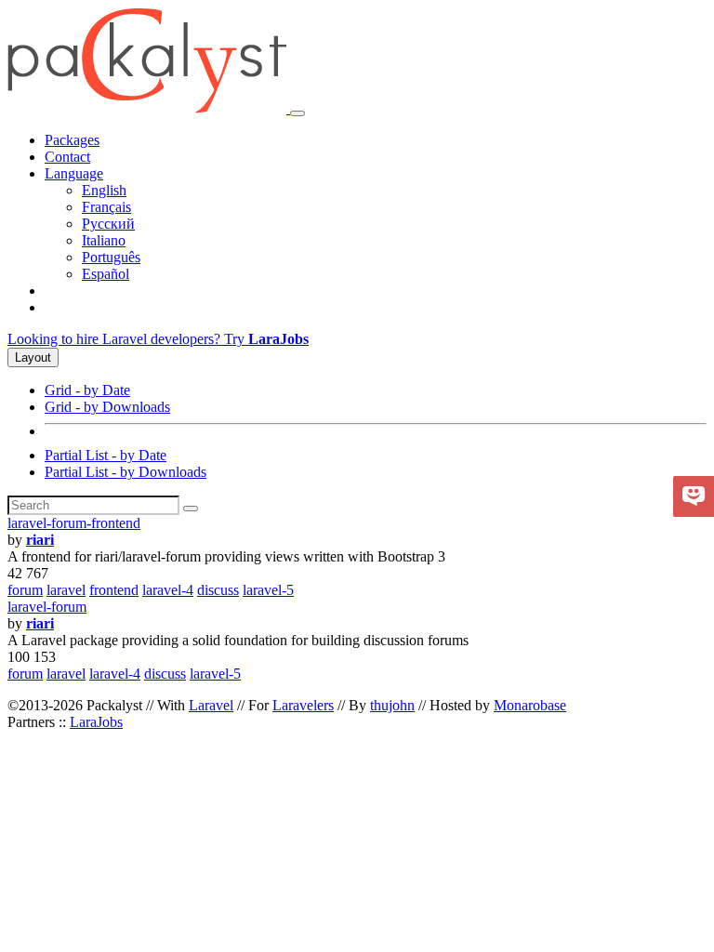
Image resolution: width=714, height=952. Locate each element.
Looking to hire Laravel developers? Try (158, 339)
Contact (67, 157)
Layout (33, 357)
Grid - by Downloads (107, 407)
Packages (72, 140)
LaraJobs (96, 722)
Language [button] (74, 173)
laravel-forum (46, 607)
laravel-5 (268, 590)
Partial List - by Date (105, 455)
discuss (218, 590)
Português (111, 257)
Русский (108, 223)
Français (106, 207)
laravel (66, 590)
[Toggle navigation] (297, 113)
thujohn (392, 705)
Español (105, 274)
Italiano (104, 240)
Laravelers (303, 705)
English (104, 190)
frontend (114, 590)
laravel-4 (167, 590)
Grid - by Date (87, 390)
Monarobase (530, 705)
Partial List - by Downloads (125, 472)
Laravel (211, 705)
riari (40, 540)
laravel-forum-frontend (73, 523)
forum (25, 590)
